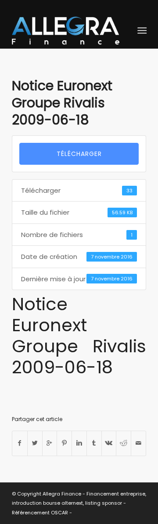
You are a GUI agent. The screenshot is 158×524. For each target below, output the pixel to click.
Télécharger (79, 153)
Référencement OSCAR (40, 512)
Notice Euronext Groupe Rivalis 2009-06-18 (62, 102)
